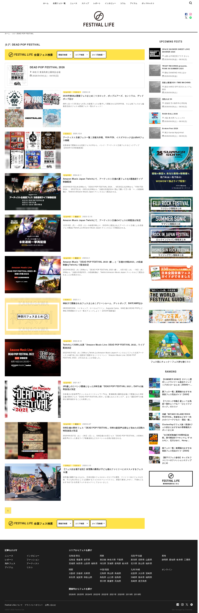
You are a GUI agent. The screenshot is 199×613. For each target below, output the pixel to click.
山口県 (110, 577)
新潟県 (134, 559)
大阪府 (72, 573)
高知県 (118, 580)
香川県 (103, 580)
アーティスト (33, 563)
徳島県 (118, 577)
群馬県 (118, 563)
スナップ (85, 3)
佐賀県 (134, 573)
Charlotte (188, 609)
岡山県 (110, 573)
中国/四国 (104, 569)
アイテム (133, 3)
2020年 (121, 594)
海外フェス (10, 563)
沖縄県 (134, 577)
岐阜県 (180, 559)
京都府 (79, 573)
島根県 (118, 573)
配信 (77, 217)
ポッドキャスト (148, 3)
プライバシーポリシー (34, 605)
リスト (76, 92)
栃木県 (125, 563)
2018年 (137, 594)
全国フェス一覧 (59, 3)
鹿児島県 (142, 580)
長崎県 (134, 580)
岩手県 (87, 559)
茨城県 (110, 563)
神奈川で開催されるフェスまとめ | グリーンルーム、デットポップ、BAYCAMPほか (103, 303)
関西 (71, 569)
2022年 (105, 594)
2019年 (129, 594)
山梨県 (149, 559)
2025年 (80, 594)
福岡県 (149, 577)
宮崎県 (149, 573)
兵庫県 (87, 573)
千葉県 (120, 559)
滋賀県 (79, 577)
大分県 (141, 573)
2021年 (113, 594)
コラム (123, 3)
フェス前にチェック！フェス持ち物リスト (171, 361)
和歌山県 (88, 577)
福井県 (149, 563)
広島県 (103, 573)
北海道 (72, 559)
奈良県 (72, 577)
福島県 (94, 563)
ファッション (33, 559)
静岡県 (165, 559)
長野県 (141, 559)
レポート (97, 3)
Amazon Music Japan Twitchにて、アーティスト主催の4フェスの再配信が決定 (102, 220)
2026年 (72, 594)
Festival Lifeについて (13, 605)
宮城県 (72, 563)
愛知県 (172, 559)
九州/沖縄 (135, 569)
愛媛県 (110, 580)
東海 (164, 555)
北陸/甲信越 (136, 555)
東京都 (103, 559)
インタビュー (110, 3)
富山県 (141, 563)
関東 (102, 555)
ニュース (73, 3)
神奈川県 (111, 559)
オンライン (167, 569)
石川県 (134, 563)
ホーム (46, 3)
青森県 (79, 559)
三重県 (187, 559)
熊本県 (141, 577)
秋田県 (79, 563)
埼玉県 (103, 563)
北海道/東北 (74, 555)
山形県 (87, 563)
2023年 (96, 594)
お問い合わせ (50, 605)
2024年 (88, 594)
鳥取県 (103, 577)
